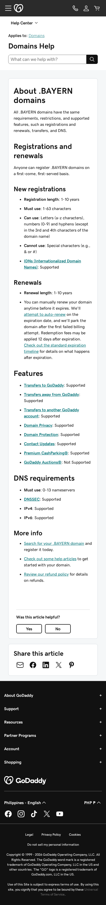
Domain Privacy (38, 425)
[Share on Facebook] (32, 665)
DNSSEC (32, 499)
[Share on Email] (20, 665)
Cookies (75, 834)
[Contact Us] (75, 8)
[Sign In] (86, 8)
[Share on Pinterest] (71, 665)
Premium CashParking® (46, 453)
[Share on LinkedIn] (45, 665)
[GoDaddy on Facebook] (8, 816)
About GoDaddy (18, 695)
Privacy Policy (51, 834)
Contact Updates (39, 444)
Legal (29, 834)
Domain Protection (41, 434)
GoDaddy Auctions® (42, 462)
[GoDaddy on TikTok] (34, 816)
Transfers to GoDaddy (44, 385)
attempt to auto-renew (45, 314)
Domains (37, 35)
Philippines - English (22, 803)
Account (11, 749)
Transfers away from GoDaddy (51, 394)
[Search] (92, 59)
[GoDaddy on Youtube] (60, 816)
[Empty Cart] (97, 8)
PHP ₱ (90, 803)
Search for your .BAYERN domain (54, 543)
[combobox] (47, 59)
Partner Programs (20, 735)
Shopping (12, 762)
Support (11, 709)
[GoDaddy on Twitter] (47, 816)
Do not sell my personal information (53, 844)
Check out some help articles (50, 559)
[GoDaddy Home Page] (25, 780)
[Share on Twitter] (58, 665)
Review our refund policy (46, 574)
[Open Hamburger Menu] (6, 8)
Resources (13, 722)
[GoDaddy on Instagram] (21, 816)
